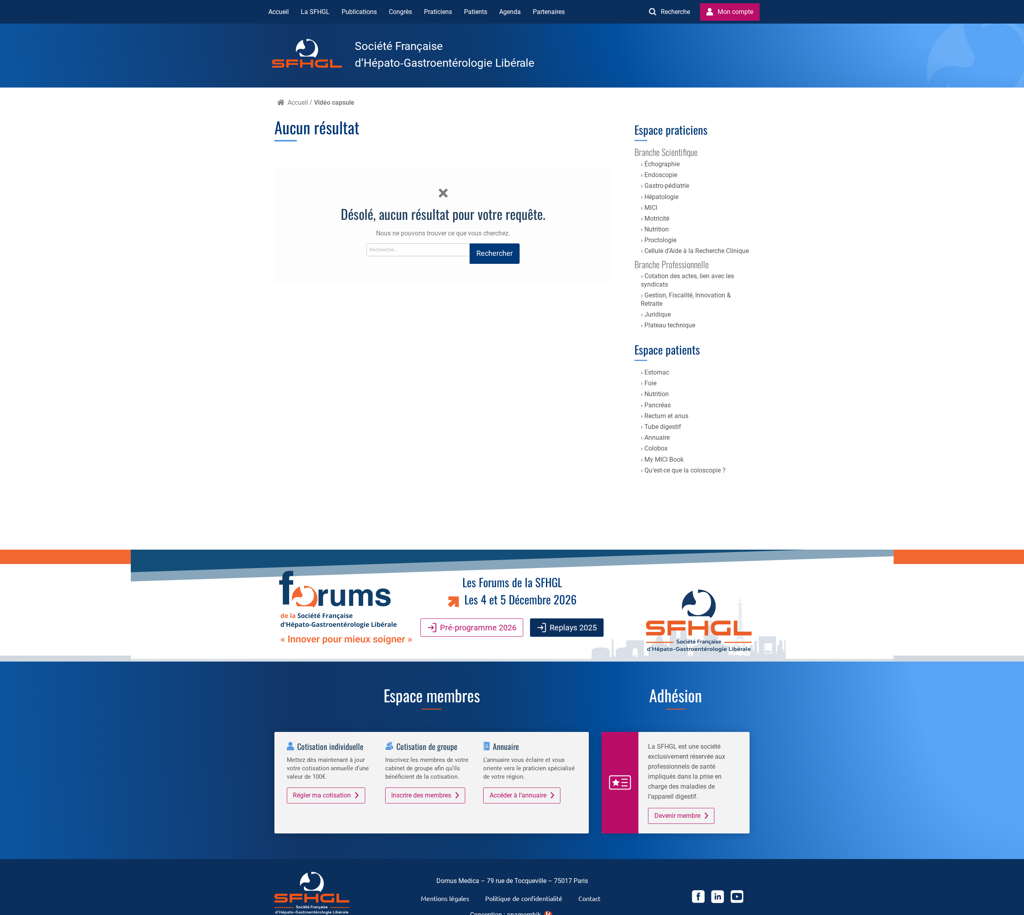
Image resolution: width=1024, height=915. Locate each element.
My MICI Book (664, 459)
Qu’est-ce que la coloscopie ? (685, 470)
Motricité (656, 218)
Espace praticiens (671, 129)
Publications (359, 12)
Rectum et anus (666, 416)
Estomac (656, 372)
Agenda (510, 12)
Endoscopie (660, 175)
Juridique (657, 314)
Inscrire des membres (421, 795)
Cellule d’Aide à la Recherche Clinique (696, 251)
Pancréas (657, 405)
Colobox (656, 448)
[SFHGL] (313, 55)
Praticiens (438, 12)
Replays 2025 (573, 627)
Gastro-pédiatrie (666, 185)
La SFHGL (315, 12)
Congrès (400, 12)
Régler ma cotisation (322, 795)
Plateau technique (669, 325)
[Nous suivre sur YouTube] (737, 898)
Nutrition (656, 229)
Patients (475, 12)
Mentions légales (445, 898)
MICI (650, 207)
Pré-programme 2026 (478, 627)
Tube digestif (662, 427)
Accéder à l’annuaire (518, 795)
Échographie (662, 164)
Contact (589, 898)
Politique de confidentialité (523, 898)
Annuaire (657, 437)
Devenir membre (677, 815)
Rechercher (494, 253)
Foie (650, 383)
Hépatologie (661, 197)
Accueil (278, 12)
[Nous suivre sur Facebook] (698, 898)
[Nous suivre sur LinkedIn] (717, 898)
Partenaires (549, 12)
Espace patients (667, 349)
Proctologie (660, 240)
